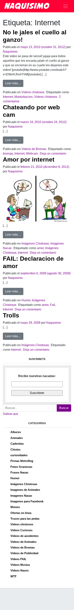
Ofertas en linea (20, 513)
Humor (25, 300)
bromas (8, 153)
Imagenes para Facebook (26, 501)
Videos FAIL (18, 559)
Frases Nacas (19, 472)
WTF (13, 576)
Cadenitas (17, 443)
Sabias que (10, 413)
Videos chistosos (32, 92)
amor (40, 248)
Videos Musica (20, 564)
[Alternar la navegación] (65, 6)
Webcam (32, 153)
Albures (15, 432)
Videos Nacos (19, 570)
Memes (15, 507)
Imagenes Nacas (21, 495)
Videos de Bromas (33, 149)
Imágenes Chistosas (35, 243)
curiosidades (19, 455)
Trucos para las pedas (24, 518)
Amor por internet (28, 159)
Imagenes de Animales (25, 489)
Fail (52, 304)
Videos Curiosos (21, 530)
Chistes (15, 449)
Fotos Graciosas (21, 466)
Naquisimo (10, 51)
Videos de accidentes (24, 535)
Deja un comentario (53, 153)
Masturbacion (23, 96)
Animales (16, 438)
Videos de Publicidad (24, 553)
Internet (8, 96)
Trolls (11, 315)
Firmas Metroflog (21, 460)
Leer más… (14, 83)
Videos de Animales (23, 541)
